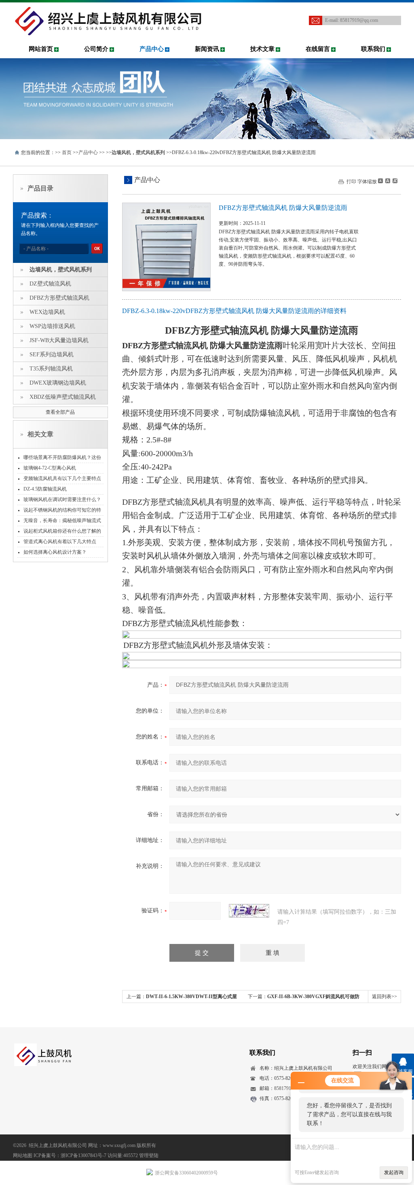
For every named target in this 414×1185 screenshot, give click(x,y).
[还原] (387, 180)
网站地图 (22, 1155)
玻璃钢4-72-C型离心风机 (49, 468)
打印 (351, 181)
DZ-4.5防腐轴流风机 (45, 489)
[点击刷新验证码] (249, 911)
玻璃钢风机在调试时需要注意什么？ (62, 499)
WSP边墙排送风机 (52, 326)
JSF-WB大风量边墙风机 (59, 340)
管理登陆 (148, 1155)
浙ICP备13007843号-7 (83, 1155)
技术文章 (262, 49)
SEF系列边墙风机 (52, 354)
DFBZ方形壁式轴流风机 (59, 298)
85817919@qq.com (359, 20)
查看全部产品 (60, 412)
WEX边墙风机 (47, 312)
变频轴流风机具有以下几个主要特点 (62, 478)
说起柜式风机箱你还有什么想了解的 (62, 531)
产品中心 (151, 49)
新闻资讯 (207, 49)
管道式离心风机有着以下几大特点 (59, 541)
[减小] (380, 180)
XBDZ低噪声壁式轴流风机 (63, 397)
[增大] (394, 180)
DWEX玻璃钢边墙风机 (58, 383)
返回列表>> (384, 996)
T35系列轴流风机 (51, 369)
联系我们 (373, 49)
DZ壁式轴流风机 (50, 284)
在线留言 (318, 49)
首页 (67, 152)
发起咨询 (393, 1172)
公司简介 (96, 49)
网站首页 (41, 49)
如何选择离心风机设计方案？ (55, 552)
